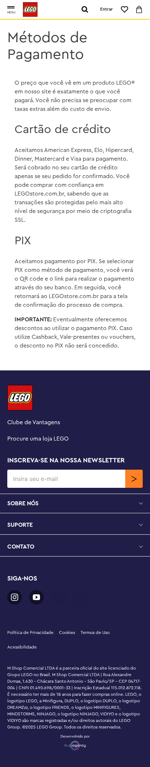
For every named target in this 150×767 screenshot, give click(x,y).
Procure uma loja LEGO (38, 439)
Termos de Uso (95, 632)
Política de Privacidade (30, 632)
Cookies (67, 632)
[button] (11, 7)
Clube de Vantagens (33, 422)
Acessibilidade (22, 647)
